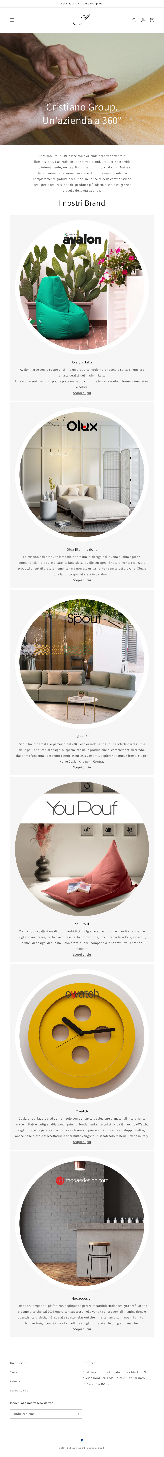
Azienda (15, 1381)
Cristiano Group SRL (76, 1448)
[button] (12, 20)
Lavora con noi (19, 1390)
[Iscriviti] (77, 1414)
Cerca (13, 1372)
